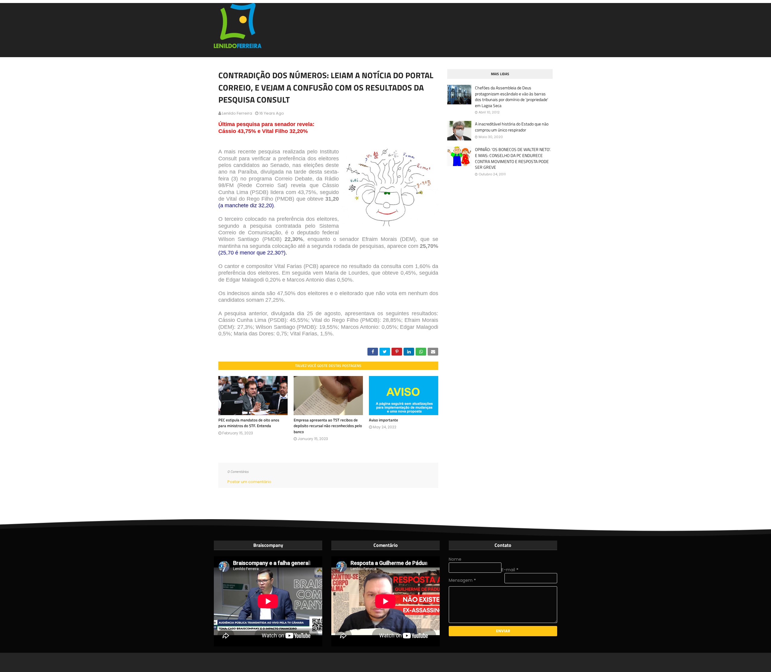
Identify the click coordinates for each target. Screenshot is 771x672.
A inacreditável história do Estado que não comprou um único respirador (511, 127)
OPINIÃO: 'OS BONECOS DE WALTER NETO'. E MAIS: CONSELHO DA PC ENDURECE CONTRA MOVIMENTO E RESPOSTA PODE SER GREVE (513, 158)
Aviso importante (383, 420)
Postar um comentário (249, 482)
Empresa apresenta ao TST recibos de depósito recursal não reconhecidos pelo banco (328, 426)
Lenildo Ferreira (237, 113)
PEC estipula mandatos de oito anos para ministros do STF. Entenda (248, 423)
